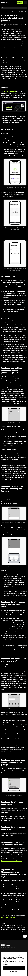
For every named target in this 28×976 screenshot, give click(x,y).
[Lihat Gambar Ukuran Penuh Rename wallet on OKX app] (14, 551)
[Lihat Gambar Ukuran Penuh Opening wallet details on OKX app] (14, 413)
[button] (2, 8)
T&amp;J (14, 11)
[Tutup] (25, 953)
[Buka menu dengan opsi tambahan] (25, 2)
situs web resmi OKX (10, 91)
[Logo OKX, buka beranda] (5, 2)
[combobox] (15, 8)
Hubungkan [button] (20, 2)
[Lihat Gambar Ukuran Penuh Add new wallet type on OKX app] (14, 699)
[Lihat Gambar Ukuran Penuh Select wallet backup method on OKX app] (15, 172)
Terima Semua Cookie (14, 967)
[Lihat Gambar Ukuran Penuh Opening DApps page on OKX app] (14, 785)
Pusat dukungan (5, 11)
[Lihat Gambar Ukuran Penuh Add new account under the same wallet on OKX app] (14, 513)
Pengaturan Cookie (14, 971)
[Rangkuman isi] (25, 936)
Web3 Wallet (22, 11)
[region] (14, 964)
